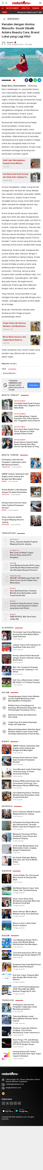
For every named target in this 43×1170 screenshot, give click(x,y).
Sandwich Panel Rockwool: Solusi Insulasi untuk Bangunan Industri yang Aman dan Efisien (24, 605)
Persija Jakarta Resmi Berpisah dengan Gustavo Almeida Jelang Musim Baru (26, 657)
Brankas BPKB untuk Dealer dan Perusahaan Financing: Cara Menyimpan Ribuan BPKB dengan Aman (27, 784)
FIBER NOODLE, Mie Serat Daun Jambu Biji (23, 618)
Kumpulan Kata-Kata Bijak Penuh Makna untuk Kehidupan (27, 965)
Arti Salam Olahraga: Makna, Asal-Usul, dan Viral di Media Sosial (25, 859)
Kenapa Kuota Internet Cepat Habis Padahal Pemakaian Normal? (14, 505)
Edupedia (5, 524)
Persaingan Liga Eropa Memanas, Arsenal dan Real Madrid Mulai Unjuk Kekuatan (27, 634)
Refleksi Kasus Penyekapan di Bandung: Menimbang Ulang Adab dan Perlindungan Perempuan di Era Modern (24, 707)
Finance (35, 8)
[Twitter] (31, 80)
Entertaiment (12, 8)
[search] (3, 3)
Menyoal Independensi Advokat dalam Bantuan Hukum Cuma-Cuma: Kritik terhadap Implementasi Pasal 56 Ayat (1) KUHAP (24, 731)
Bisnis (4, 481)
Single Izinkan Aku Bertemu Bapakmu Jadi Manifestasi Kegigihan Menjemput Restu (15, 325)
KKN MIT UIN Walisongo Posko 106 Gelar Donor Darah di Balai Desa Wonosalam (24, 580)
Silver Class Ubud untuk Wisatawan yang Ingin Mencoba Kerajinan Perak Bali (26, 901)
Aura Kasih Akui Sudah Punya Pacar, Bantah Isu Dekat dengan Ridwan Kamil (26, 431)
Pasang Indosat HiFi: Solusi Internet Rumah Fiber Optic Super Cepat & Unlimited (27, 1053)
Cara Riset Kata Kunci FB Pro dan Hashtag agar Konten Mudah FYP (27, 954)
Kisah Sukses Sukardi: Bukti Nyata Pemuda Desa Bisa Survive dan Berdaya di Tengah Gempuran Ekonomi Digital (27, 444)
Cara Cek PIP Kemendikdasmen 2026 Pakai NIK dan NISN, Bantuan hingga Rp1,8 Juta (26, 989)
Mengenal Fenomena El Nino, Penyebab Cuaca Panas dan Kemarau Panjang (25, 836)
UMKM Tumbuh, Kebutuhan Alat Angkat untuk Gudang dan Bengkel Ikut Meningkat (15, 476)
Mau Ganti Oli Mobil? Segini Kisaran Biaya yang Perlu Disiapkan (21, 555)
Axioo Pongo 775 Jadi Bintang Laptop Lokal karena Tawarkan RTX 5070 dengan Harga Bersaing (26, 1043)
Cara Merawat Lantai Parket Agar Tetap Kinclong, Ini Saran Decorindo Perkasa (27, 771)
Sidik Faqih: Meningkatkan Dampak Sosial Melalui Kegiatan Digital (14, 162)
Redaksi (10, 42)
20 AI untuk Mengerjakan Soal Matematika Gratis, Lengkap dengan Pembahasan (25, 848)
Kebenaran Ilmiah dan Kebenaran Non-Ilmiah (22, 716)
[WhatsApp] (35, 80)
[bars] (39, 3)
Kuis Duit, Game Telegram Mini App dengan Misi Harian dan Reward (26, 977)
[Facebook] (26, 80)
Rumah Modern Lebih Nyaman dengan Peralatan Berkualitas (14, 491)
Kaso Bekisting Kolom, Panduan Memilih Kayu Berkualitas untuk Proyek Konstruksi (23, 593)
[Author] (3, 43)
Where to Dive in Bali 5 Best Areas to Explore (24, 924)
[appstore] (8, 1112)
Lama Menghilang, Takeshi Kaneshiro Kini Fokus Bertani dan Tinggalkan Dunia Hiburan (27, 418)
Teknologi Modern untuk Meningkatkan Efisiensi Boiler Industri (25, 1018)
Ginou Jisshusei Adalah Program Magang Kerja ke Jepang (13, 519)
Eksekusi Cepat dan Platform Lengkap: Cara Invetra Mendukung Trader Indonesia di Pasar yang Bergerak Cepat (26, 1031)
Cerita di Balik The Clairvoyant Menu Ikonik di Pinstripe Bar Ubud (26, 877)
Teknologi (6, 467)
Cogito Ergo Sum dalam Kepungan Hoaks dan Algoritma (22, 723)
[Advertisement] (21, 1148)
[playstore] (22, 1112)
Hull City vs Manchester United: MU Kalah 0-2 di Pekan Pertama (26, 681)
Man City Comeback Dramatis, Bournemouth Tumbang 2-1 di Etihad (25, 669)
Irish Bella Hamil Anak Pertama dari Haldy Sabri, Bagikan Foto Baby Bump (16, 176)
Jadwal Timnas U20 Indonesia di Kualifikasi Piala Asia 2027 (26, 646)
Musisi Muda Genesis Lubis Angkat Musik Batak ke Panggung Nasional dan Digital (14, 338)
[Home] (2, 8)
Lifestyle (25, 8)
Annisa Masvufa (9, 373)
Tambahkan (33, 385)
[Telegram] (39, 80)
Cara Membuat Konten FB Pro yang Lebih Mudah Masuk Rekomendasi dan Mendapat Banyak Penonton (24, 567)
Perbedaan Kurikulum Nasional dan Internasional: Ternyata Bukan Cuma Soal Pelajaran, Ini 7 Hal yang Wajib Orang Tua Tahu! (27, 825)
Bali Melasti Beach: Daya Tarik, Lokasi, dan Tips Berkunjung (26, 889)
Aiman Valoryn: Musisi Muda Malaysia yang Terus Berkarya (26, 912)
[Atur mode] (6, 3)
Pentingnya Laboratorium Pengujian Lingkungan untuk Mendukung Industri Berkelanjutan (14, 462)
